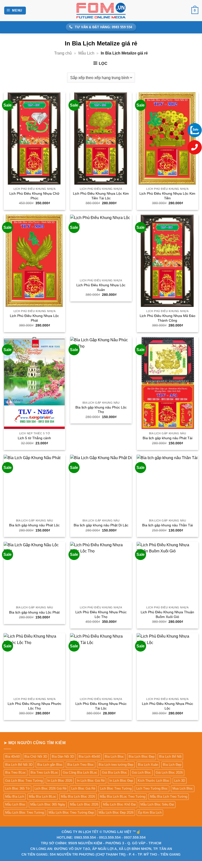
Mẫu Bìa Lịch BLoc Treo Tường (122, 796)
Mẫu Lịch (86, 53)
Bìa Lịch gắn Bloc (50, 764)
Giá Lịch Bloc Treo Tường (24, 780)
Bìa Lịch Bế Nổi (170, 756)
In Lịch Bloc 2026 (59, 780)
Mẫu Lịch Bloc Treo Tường (24, 812)
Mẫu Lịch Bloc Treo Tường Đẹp (71, 812)
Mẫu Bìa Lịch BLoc (42, 796)
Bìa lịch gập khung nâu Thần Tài (167, 525)
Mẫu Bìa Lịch (14, 796)
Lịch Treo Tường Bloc (152, 788)
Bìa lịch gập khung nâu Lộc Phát (34, 612)
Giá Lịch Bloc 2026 (169, 772)
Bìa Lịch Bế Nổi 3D (19, 764)
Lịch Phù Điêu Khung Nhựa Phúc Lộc (167, 706)
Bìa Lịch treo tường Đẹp (116, 764)
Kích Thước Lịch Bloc (153, 780)
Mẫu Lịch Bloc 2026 (84, 804)
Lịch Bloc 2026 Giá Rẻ (50, 788)
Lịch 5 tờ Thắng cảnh (34, 438)
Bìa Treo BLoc (15, 772)
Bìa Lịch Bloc (114, 756)
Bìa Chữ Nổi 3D (35, 756)
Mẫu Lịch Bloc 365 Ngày (47, 804)
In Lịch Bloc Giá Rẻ (91, 780)
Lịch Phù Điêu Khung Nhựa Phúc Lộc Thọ (101, 614)
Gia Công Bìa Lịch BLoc (80, 772)
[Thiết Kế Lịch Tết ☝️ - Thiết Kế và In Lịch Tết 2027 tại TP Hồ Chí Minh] (101, 10)
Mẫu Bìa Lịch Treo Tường (168, 796)
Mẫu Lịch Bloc (15, 804)
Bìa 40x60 (12, 756)
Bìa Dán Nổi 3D (63, 756)
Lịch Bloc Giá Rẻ (83, 788)
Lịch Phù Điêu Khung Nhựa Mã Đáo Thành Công (167, 318)
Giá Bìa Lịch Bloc (114, 772)
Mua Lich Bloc (182, 788)
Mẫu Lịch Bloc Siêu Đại (157, 804)
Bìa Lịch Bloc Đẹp (141, 756)
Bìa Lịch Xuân (148, 764)
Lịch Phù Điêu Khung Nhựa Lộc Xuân (100, 287)
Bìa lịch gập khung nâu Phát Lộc (34, 525)
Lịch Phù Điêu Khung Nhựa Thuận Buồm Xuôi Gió (167, 614)
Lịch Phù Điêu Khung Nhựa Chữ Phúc (34, 195)
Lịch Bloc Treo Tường (116, 788)
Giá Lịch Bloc (141, 772)
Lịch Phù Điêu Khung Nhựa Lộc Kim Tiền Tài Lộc (101, 195)
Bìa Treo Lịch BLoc (44, 772)
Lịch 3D (179, 780)
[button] (15, 11)
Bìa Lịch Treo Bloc (80, 764)
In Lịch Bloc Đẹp (121, 780)
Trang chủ (63, 53)
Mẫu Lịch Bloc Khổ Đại (119, 804)
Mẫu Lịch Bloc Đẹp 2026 (116, 812)
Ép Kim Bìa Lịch (150, 812)
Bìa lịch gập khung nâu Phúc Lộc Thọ (101, 409)
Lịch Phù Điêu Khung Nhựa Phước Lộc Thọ (34, 706)
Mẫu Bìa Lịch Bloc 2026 (78, 796)
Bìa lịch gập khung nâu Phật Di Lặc (101, 525)
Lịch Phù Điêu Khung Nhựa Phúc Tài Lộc (101, 706)
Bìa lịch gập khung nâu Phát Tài (167, 438)
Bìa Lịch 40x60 (89, 756)
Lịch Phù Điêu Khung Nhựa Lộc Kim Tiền (167, 195)
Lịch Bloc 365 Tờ (17, 788)
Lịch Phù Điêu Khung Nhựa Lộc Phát (34, 318)
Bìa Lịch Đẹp (172, 764)
